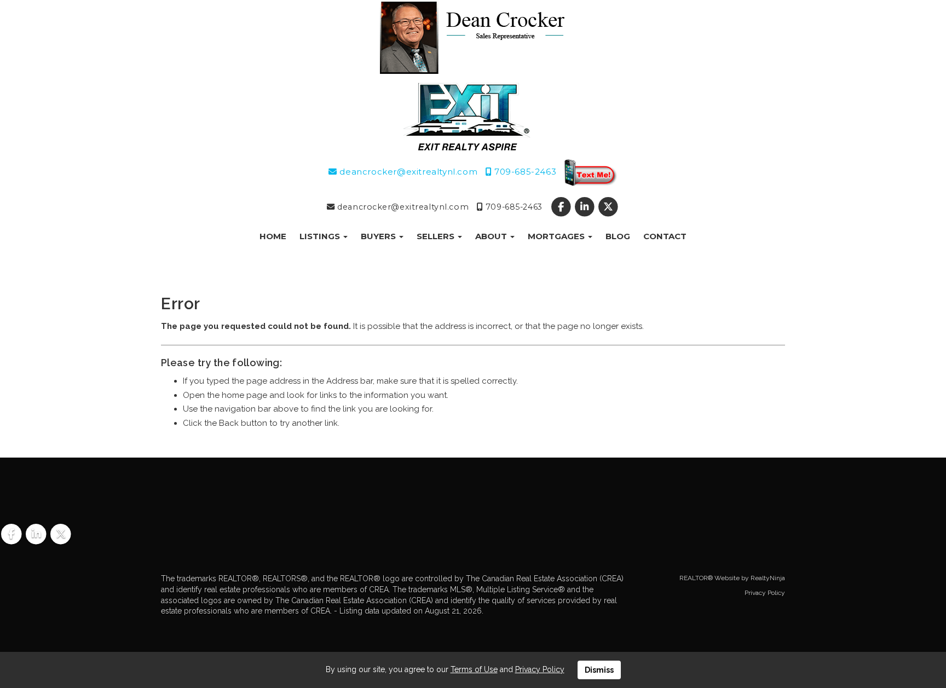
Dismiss (599, 670)
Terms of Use (474, 669)
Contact (665, 236)
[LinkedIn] (586, 207)
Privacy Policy (765, 593)
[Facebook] (562, 207)
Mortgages (557, 236)
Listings (320, 236)
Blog (617, 236)
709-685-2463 (524, 171)
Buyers (379, 236)
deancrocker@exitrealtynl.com (407, 171)
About (492, 236)
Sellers (437, 236)
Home (272, 236)
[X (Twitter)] (608, 207)
